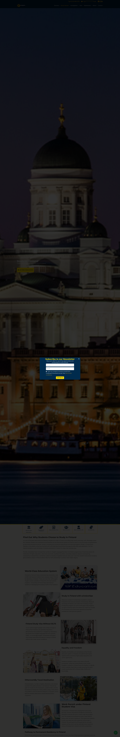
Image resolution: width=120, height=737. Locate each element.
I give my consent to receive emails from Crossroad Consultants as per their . (58, 373)
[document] (60, 368)
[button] (79, 358)
